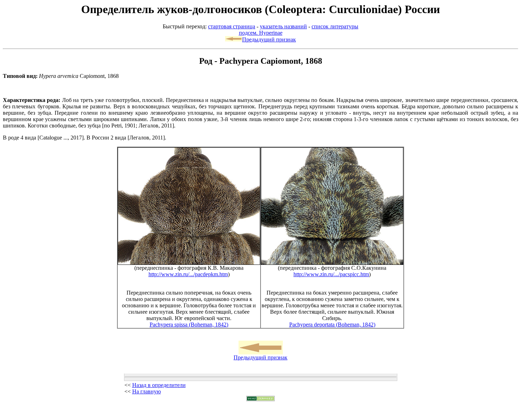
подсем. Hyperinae (260, 33)
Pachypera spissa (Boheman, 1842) (189, 325)
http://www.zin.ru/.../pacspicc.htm (331, 274)
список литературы (335, 26)
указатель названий (283, 26)
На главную (146, 391)
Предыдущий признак (269, 39)
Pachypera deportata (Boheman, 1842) (332, 325)
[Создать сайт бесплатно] (260, 399)
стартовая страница (231, 26)
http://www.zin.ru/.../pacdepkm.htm (188, 274)
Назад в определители (159, 385)
